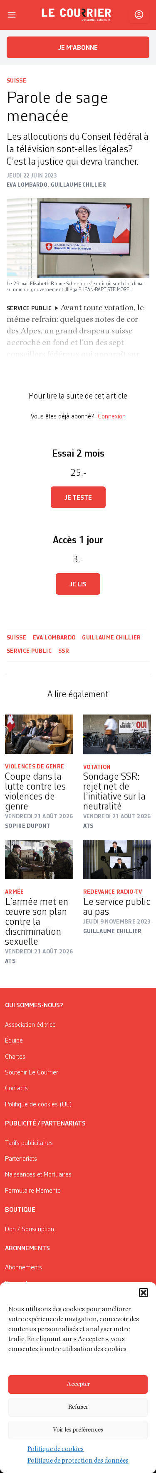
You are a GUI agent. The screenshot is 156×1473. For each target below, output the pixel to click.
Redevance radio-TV (112, 892)
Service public (29, 651)
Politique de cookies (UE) (38, 1104)
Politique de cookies (55, 1449)
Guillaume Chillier (111, 638)
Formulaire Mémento (33, 1191)
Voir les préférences (78, 1430)
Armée (14, 892)
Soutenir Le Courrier (31, 1073)
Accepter (78, 1384)
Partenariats (21, 1159)
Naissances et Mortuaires (38, 1175)
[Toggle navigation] (12, 15)
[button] (143, 1292)
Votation (97, 767)
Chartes (15, 1057)
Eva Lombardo (54, 638)
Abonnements (23, 1267)
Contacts (16, 1088)
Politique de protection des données (78, 1461)
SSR (63, 651)
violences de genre (34, 767)
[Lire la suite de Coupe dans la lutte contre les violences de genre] (39, 734)
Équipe (14, 1041)
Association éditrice (30, 1025)
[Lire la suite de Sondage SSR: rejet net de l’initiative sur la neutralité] (117, 734)
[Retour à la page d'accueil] (77, 15)
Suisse (16, 81)
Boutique (20, 1210)
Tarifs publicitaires (29, 1143)
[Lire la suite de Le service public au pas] (117, 859)
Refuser (78, 1407)
